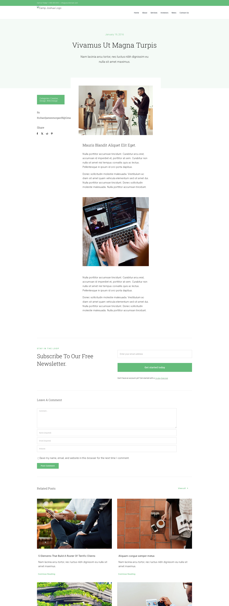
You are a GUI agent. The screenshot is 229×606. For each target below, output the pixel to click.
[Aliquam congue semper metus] (154, 524)
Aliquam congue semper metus (136, 555)
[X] (42, 134)
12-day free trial (161, 378)
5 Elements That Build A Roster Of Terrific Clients (66, 555)
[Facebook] (37, 134)
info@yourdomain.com (69, 3)
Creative (54, 98)
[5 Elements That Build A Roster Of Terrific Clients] (74, 524)
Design (43, 101)
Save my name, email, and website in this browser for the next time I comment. (84, 458)
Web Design (52, 101)
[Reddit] (47, 134)
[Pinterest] (51, 134)
